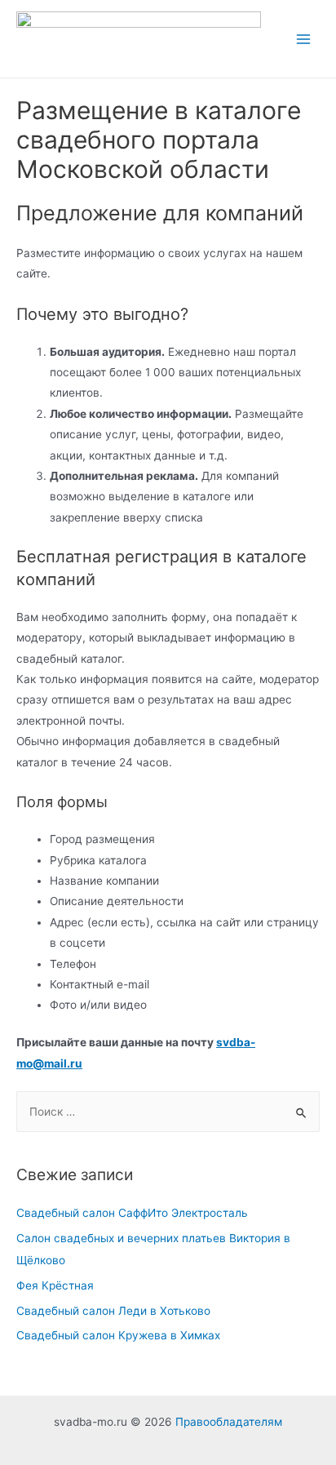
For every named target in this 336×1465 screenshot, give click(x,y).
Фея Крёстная (55, 1285)
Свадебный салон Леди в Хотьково (113, 1310)
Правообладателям (228, 1421)
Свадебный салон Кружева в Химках (118, 1335)
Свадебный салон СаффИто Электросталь (132, 1212)
